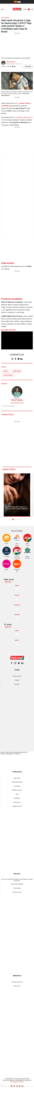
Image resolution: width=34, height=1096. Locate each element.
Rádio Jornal (17, 986)
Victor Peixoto (10, 62)
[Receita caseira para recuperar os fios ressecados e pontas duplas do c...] (17, 495)
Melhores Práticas (17, 790)
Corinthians (17, 371)
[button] (13, 519)
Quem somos (17, 778)
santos (5, 371)
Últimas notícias (17, 676)
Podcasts (17, 680)
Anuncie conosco (17, 892)
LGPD (17, 794)
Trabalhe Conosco (17, 806)
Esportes (17, 684)
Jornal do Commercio (17, 982)
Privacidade (17, 786)
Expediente (17, 798)
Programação (17, 888)
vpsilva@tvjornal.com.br (17, 403)
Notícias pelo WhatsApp (17, 884)
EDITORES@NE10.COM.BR (17, 1082)
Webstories (8, 469)
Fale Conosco (17, 802)
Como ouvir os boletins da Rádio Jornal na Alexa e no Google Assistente (17, 880)
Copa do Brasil (8, 375)
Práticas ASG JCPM (17, 782)
